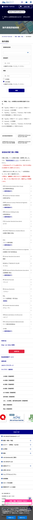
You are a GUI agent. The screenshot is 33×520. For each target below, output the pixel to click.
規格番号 (5, 58)
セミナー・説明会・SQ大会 (10, 445)
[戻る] (30, 498)
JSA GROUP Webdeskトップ (11, 436)
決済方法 (16, 351)
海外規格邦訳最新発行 (7, 136)
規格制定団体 (7, 47)
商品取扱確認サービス (12, 160)
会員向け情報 (27, 6)
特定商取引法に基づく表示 (8, 496)
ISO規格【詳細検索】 (9, 380)
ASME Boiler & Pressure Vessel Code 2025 (24, 135)
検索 (16, 90)
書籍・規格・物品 (8, 440)
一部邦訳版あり (7, 191)
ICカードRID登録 (7, 483)
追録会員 (3, 361)
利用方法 (3, 341)
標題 (4, 70)
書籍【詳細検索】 (8, 405)
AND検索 (7, 82)
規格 (4, 453)
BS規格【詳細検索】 (9, 388)
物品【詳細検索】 (8, 409)
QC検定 (5, 449)
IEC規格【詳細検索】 (9, 384)
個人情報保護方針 (6, 493)
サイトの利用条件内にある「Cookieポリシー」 (16, 510)
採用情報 (5, 478)
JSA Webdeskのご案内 (9, 457)
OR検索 (7, 79)
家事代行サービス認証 (9, 487)
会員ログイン (6, 466)
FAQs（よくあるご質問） (8, 345)
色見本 (5, 301)
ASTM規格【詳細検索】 (9, 392)
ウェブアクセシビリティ (9, 474)
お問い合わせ (6, 470)
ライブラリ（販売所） (7, 369)
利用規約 (4, 499)
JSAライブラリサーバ (7, 365)
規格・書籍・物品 (19, 36)
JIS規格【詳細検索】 (9, 376)
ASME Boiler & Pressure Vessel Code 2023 (24, 142)
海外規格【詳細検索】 (9, 397)
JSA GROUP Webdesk (7, 36)
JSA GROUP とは (8, 461)
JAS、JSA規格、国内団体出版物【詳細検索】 (16, 401)
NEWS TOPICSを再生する (16, 12)
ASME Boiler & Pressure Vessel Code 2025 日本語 (8, 142)
